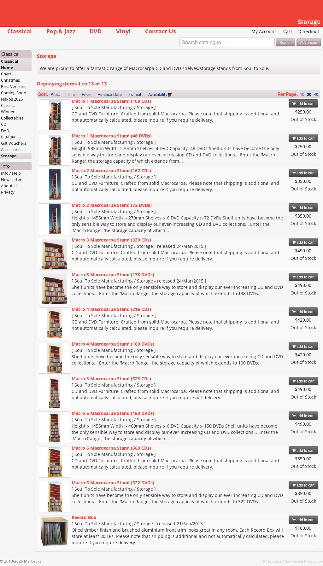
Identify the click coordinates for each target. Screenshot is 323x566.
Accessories (11, 149)
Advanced (308, 42)
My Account (263, 31)
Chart (6, 74)
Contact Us (160, 31)
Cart (287, 31)
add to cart (305, 103)
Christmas (10, 80)
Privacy (8, 192)
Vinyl (123, 31)
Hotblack (274, 560)
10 (302, 94)
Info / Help (11, 173)
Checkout (309, 31)
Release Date (109, 94)
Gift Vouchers (13, 143)
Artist (55, 94)
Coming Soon (13, 93)
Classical (19, 31)
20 (309, 94)
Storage (9, 156)
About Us (9, 186)
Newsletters (12, 179)
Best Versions (13, 86)
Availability (157, 94)
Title (71, 94)
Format (135, 94)
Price (86, 94)
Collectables (12, 118)
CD (3, 124)
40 (316, 94)
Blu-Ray (8, 137)
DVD (96, 31)
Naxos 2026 (12, 99)
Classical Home (9, 64)
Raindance (294, 560)
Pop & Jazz (60, 31)
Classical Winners (8, 108)
